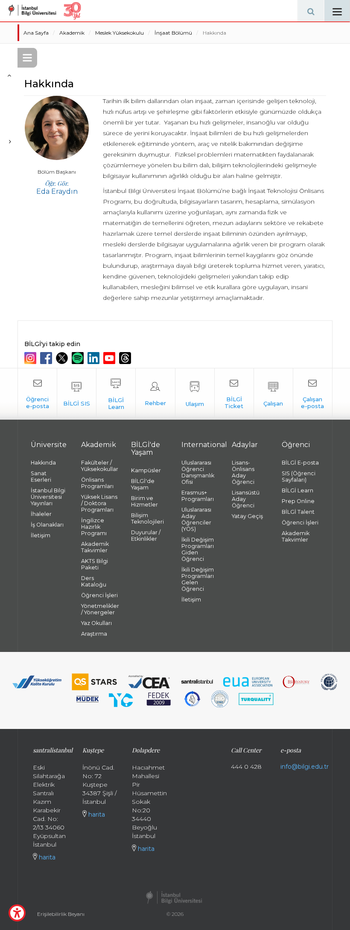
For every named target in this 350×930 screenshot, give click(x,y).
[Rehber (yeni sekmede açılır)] (155, 394)
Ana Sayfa (36, 33)
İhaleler (41, 514)
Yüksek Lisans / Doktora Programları (99, 503)
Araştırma (94, 634)
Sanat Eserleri (41, 476)
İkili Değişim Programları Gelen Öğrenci (197, 579)
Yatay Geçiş (247, 516)
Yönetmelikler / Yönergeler (100, 609)
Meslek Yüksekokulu (119, 33)
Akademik (72, 33)
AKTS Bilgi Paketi (94, 564)
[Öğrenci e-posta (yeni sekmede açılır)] (37, 394)
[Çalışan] (273, 394)
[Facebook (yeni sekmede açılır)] (47, 358)
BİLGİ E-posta (300, 462)
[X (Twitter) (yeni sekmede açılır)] (63, 358)
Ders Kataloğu (93, 581)
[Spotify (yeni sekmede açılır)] (79, 358)
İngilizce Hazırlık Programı (94, 526)
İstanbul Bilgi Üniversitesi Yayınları (48, 496)
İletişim (40, 535)
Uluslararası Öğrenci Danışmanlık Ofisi (197, 472)
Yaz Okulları (96, 623)
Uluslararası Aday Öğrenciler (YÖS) (196, 519)
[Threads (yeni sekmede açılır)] (126, 358)
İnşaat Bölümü (173, 33)
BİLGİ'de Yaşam (143, 484)
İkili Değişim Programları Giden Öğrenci (197, 549)
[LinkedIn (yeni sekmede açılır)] (95, 358)
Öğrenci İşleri (99, 595)
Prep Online (298, 501)
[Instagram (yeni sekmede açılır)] (31, 358)
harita (46, 857)
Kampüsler (146, 470)
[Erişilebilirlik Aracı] (17, 912)
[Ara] (311, 10)
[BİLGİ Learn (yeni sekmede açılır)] (115, 394)
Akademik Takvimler (95, 547)
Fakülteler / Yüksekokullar (99, 465)
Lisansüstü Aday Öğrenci (246, 499)
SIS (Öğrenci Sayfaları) (298, 476)
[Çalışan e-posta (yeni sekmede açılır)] (312, 394)
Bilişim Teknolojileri (147, 518)
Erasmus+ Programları (197, 495)
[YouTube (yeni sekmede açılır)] (110, 358)
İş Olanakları (47, 524)
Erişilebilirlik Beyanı (61, 914)
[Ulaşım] (194, 394)
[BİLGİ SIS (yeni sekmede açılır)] (76, 394)
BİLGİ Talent (298, 512)
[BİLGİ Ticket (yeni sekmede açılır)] (234, 394)
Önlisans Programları (97, 483)
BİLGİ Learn (297, 490)
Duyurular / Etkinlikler (145, 535)
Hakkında (214, 33)
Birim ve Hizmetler (144, 501)
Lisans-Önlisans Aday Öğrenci (243, 472)
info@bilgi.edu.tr (304, 766)
